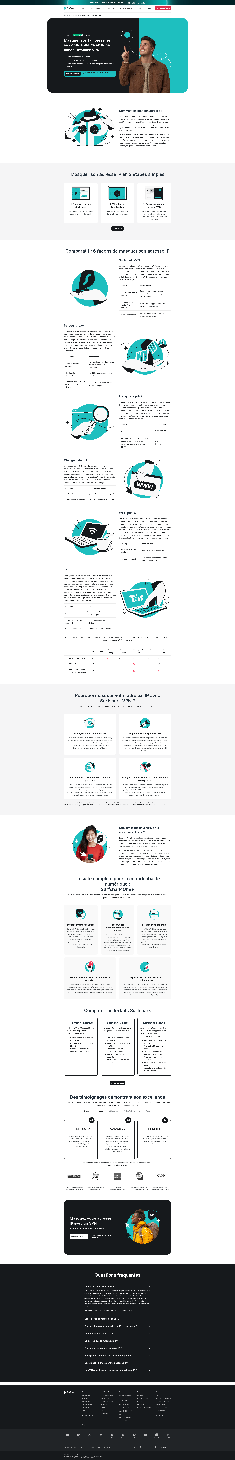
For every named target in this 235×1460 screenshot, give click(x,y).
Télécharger (100, 8)
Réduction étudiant (142, 1401)
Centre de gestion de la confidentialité (125, 1411)
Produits (82, 8)
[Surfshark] (70, 8)
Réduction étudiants (142, 1404)
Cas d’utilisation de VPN (107, 1401)
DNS (157, 1395)
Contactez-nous (123, 1420)
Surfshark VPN (86, 1395)
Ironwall (84, 1422)
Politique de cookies (134, 1457)
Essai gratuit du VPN (106, 1416)
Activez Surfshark (117, 1083)
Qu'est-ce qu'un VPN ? (107, 1395)
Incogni (84, 1419)
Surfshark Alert (86, 1401)
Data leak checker (160, 1410)
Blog (120, 1414)
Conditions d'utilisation (165, 1457)
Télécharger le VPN (106, 1413)
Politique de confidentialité (149, 1457)
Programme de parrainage (144, 1407)
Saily (83, 1425)
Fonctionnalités (75, 15)
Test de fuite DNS (160, 1404)
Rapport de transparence (125, 1417)
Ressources (110, 8)
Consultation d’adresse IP (162, 1401)
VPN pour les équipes (125, 8)
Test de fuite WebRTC (162, 1407)
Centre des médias (124, 1407)
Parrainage (140, 1395)
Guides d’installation (161, 1422)
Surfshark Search (86, 1407)
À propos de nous (124, 1404)
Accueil (66, 15)
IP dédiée (103, 1407)
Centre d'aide (159, 1419)
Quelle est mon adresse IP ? (163, 1398)
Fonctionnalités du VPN (107, 1398)
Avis (102, 1410)
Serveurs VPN (104, 1404)
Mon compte (147, 8)
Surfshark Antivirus (87, 1404)
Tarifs (91, 8)
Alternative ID (85, 1398)
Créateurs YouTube (142, 1398)
